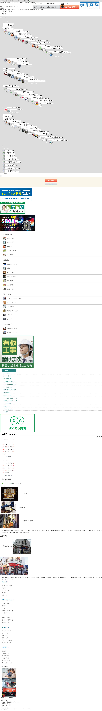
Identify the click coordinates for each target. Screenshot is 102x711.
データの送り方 (11, 156)
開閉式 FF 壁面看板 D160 (46, 100)
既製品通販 (6, 260)
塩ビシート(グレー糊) (17, 30)
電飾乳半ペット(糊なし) (32, 37)
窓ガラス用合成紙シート (8, 617)
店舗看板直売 (15, 113)
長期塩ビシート (6, 603)
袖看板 (8, 268)
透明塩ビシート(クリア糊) (43, 42)
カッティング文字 (6, 631)
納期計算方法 (10, 152)
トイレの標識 (19, 109)
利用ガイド (6, 148)
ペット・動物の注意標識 (36, 96)
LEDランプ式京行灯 (12, 272)
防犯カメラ (46, 102)
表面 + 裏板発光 (34, 79)
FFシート (4, 615)
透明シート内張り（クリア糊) (54, 47)
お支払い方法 (5, 655)
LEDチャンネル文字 (8, 324)
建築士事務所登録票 (24, 124)
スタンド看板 (8, 115)
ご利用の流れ (5, 653)
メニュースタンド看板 (59, 139)
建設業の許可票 (37, 130)
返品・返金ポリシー (12, 158)
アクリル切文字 (6, 633)
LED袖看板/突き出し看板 (22, 89)
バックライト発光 (23, 75)
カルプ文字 (5, 635)
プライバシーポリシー (13, 172)
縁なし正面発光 (16, 72)
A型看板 (4, 592)
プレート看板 (10, 255)
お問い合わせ (10, 167)
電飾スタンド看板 (9, 116)
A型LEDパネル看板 (20, 122)
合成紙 (3, 606)
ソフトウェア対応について (14, 162)
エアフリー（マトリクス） (64, 52)
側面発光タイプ (30, 78)
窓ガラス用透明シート (7, 620)
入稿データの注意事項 (13, 159)
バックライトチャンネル (39, 81)
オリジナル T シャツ (10, 119)
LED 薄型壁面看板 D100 (43, 99)
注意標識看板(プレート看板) (12, 86)
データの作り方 (11, 155)
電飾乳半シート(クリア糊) (22, 31)
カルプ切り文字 (23, 61)
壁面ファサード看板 (12, 264)
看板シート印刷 (10, 24)
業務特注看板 (34, 83)
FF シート (42, 43)
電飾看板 (4, 595)
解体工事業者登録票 (52, 136)
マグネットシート (27, 36)
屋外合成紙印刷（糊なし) (56, 48)
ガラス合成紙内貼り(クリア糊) (40, 40)
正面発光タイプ (20, 73)
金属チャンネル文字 (11, 68)
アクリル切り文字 (20, 60)
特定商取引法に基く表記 (13, 168)
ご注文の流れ (10, 150)
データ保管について (12, 165)
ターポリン (8, 27)
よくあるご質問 (11, 164)
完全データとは (6, 660)
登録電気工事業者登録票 (43, 131)
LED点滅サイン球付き (62, 140)
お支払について (11, 153)
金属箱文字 (29, 64)
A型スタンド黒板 (44, 133)
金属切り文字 (26, 63)
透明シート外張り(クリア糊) (61, 51)
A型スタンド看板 (16, 121)
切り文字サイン (59, 56)
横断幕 (31, 39)
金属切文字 (5, 638)
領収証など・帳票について (14, 161)
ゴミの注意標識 (16, 107)
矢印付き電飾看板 (48, 134)
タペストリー (47, 45)
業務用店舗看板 (13, 85)
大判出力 (6, 22)
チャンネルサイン (28, 66)
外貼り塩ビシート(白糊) (25, 34)
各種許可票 (8, 118)
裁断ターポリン (23, 33)
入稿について (5, 658)
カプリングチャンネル (28, 76)
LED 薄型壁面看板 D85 (32, 94)
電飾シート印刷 (10, 25)
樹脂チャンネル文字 (10, 70)
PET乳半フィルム (6, 613)
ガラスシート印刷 (9, 28)
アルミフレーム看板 (17, 88)
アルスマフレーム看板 (28, 93)
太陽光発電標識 (51, 103)
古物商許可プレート (38, 97)
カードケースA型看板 (31, 127)
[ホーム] (2, 19)
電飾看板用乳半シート (7, 610)
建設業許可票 (10, 289)
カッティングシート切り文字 (19, 58)
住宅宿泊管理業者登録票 (56, 137)
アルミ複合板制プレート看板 (26, 91)
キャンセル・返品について (10, 398)
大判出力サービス (7, 234)
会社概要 (9, 170)
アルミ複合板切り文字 (12, 310)
